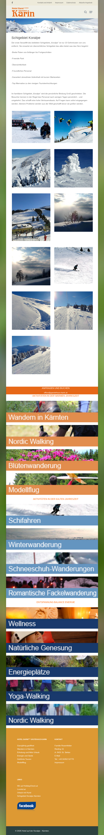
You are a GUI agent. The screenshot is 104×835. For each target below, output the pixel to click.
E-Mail (57, 756)
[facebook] (12, 3)
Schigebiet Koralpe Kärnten (29, 796)
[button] (90, 12)
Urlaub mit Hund (24, 793)
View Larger (31, 125)
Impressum (59, 762)
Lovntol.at (21, 789)
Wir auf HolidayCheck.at (27, 786)
